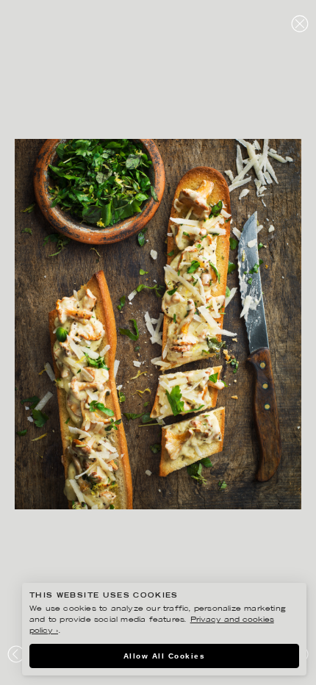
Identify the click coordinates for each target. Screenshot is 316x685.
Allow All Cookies (164, 656)
